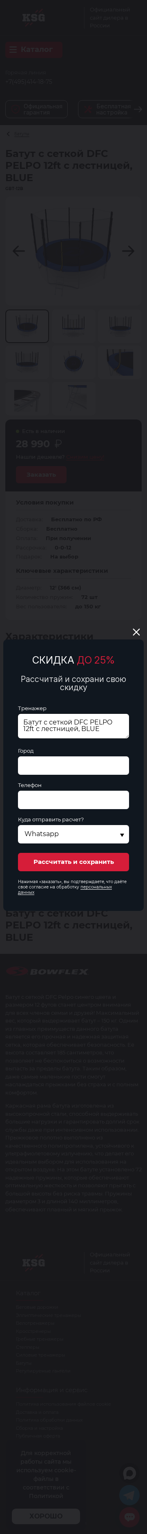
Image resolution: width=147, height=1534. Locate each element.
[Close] (136, 632)
